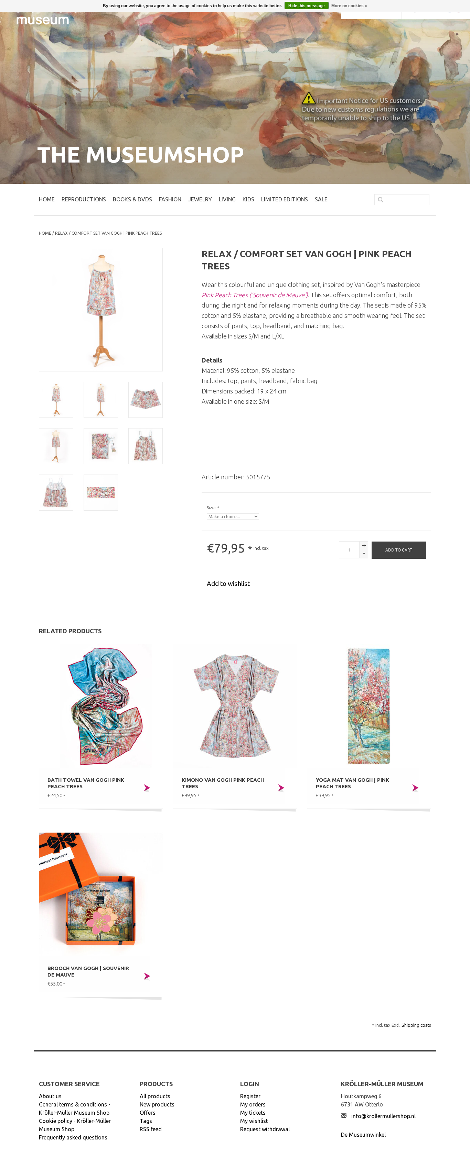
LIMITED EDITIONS (284, 199)
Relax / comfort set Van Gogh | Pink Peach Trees (108, 233)
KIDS (248, 199)
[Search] (377, 200)
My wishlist (254, 1121)
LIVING (227, 199)
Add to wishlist (228, 583)
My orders (253, 1104)
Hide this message (306, 5)
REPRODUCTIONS (84, 199)
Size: (213, 507)
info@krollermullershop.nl (383, 1116)
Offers (148, 1113)
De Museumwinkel (363, 1135)
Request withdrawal (265, 1129)
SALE (321, 199)
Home (47, 199)
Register (250, 1096)
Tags (146, 1121)
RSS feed (151, 1129)
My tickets (253, 1113)
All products (155, 1096)
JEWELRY (200, 199)
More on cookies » (349, 5)
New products (157, 1104)
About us (50, 1096)
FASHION (170, 199)
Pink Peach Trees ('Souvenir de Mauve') (255, 294)
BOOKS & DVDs (132, 199)
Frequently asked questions (73, 1137)
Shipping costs (416, 1025)
